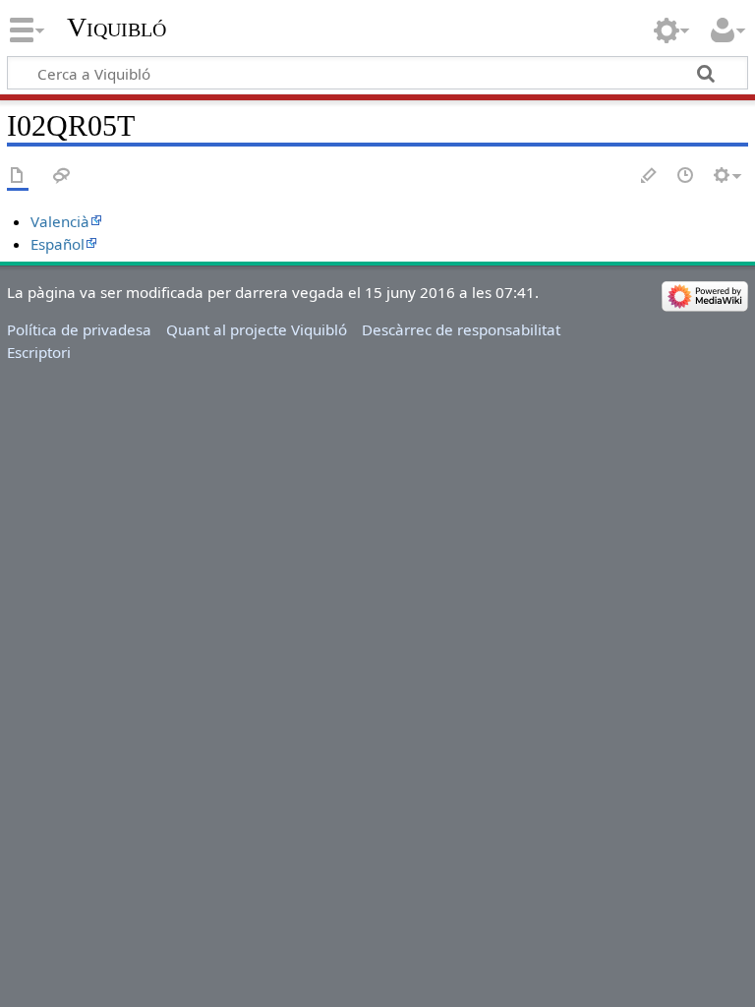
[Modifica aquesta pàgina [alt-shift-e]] (650, 176)
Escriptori (39, 352)
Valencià (59, 221)
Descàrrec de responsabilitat (461, 329)
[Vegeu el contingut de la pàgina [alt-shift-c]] (18, 176)
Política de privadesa (79, 329)
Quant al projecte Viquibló (256, 329)
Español (57, 244)
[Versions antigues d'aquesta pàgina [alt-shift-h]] (686, 176)
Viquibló (116, 27)
